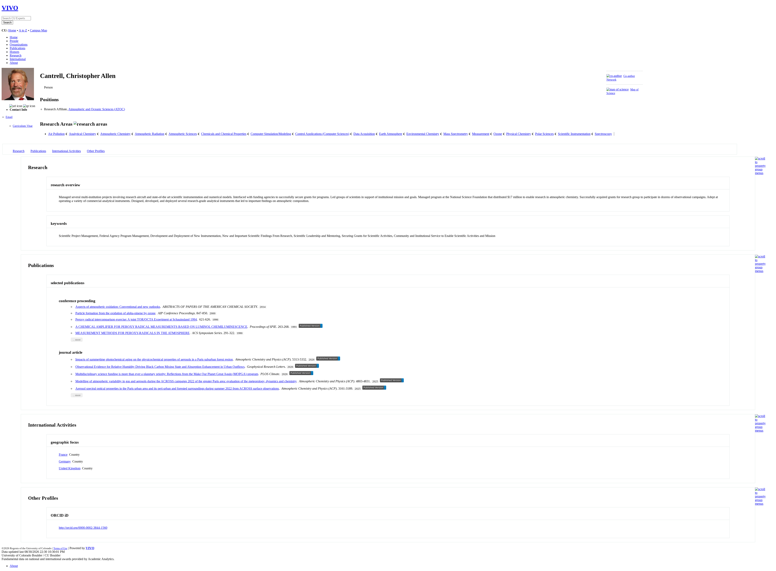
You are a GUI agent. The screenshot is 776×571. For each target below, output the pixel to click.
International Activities (66, 151)
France (63, 454)
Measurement (480, 134)
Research (15, 55)
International (18, 59)
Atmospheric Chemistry (115, 134)
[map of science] (617, 89)
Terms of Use (60, 548)
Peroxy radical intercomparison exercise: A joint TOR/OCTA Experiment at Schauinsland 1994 (136, 319)
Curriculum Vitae (23, 125)
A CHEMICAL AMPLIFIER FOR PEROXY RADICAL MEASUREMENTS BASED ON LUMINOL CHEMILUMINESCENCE (161, 326)
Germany (65, 461)
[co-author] (614, 76)
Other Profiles (96, 151)
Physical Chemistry (518, 134)
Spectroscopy (603, 134)
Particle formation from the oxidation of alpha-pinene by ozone (115, 313)
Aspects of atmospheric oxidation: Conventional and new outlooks (117, 306)
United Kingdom (69, 468)
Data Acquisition (364, 134)
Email (9, 117)
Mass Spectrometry (455, 134)
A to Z (23, 30)
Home (12, 30)
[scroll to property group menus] (760, 173)
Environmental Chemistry (422, 134)
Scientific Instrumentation (574, 134)
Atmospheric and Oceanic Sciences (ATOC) (96, 109)
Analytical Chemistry (82, 134)
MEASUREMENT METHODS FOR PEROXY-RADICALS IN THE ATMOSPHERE (132, 333)
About (14, 62)
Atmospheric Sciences (183, 134)
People (14, 41)
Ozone (497, 134)
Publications (17, 48)
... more (77, 339)
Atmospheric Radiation (149, 134)
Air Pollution (56, 134)
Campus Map (38, 30)
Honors (14, 52)
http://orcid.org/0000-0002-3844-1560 (83, 527)
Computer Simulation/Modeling (271, 134)
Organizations (18, 44)
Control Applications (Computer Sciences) (322, 134)
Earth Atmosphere (390, 134)
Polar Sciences (544, 134)
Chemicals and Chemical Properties (223, 134)
